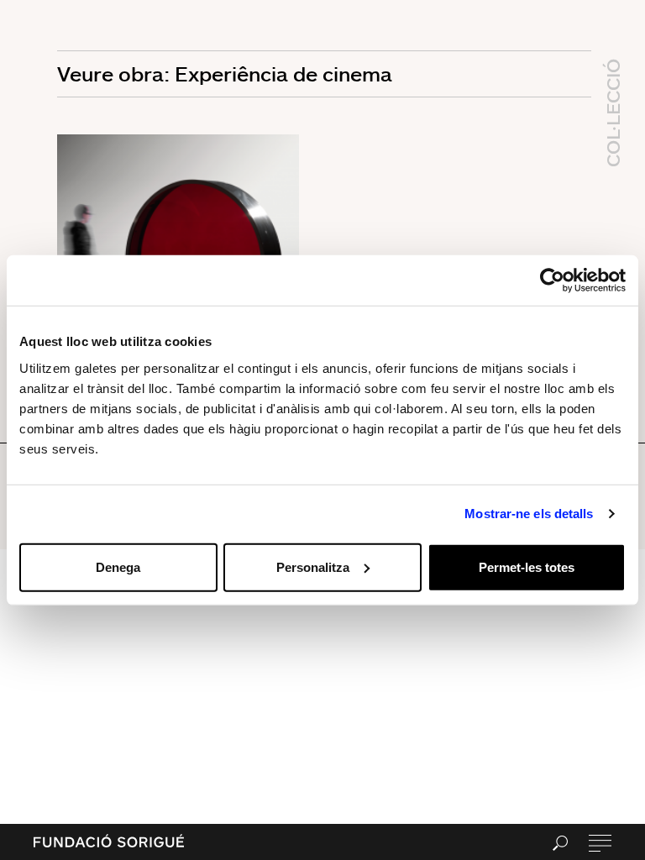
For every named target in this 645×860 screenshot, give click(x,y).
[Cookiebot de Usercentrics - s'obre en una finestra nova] (552, 280)
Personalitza (312, 566)
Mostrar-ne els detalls (528, 513)
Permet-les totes (526, 566)
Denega (118, 566)
